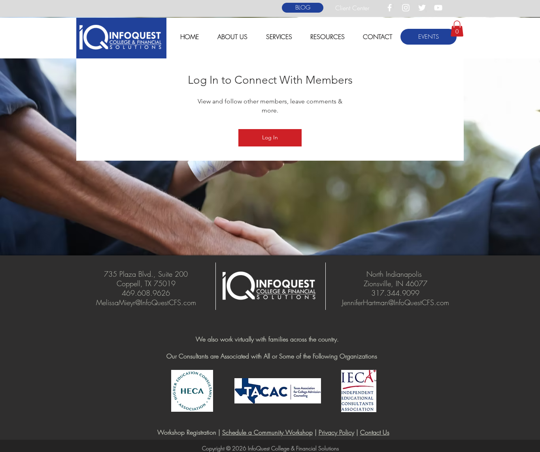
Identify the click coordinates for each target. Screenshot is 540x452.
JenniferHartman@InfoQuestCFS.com (395, 302)
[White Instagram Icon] (406, 8)
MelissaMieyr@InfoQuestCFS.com (146, 302)
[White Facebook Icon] (390, 8)
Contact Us (374, 432)
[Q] (277, 411)
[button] (330, 36)
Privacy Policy (336, 432)
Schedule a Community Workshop (267, 432)
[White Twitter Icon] (422, 8)
